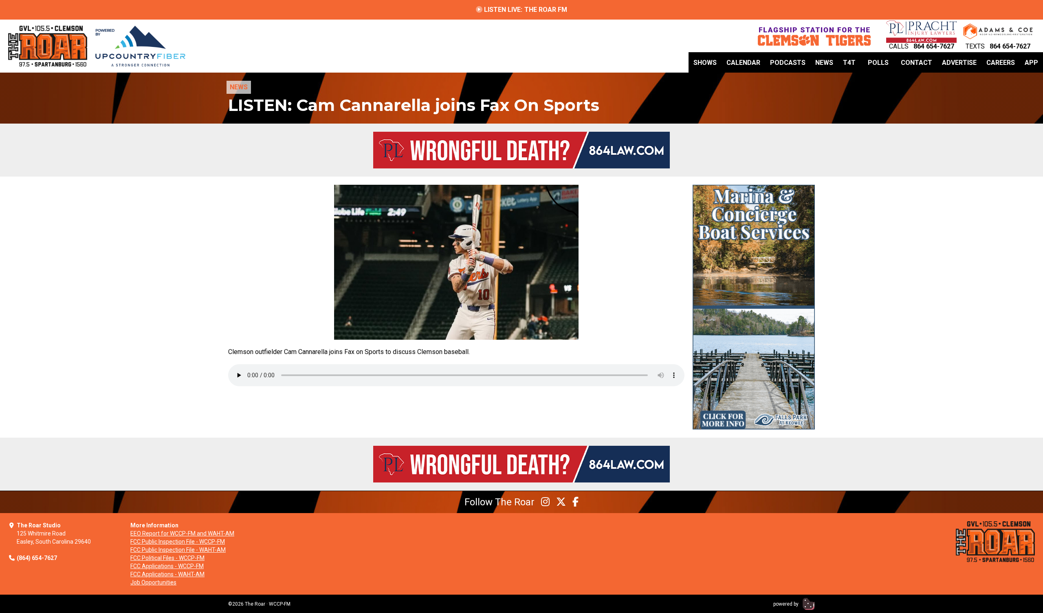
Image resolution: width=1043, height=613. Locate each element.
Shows (705, 62)
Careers (1000, 62)
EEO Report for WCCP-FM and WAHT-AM (182, 533)
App (1031, 62)
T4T (849, 62)
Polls (878, 62)
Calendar (743, 62)
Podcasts (787, 62)
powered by (786, 604)
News (824, 62)
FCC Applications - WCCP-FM (167, 566)
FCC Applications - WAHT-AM (167, 574)
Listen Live (524, 9)
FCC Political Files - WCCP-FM (167, 558)
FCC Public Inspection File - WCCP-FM (177, 541)
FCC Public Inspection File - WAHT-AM (178, 550)
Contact (916, 62)
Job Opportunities (153, 582)
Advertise (959, 62)
